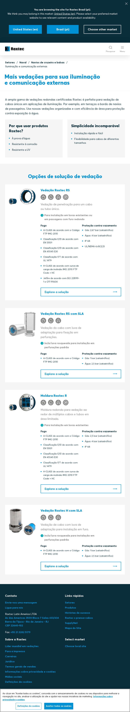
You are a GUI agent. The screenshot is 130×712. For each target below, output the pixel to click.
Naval (23, 62)
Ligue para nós (14, 607)
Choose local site (75, 646)
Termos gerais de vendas (20, 666)
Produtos (70, 607)
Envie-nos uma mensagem (21, 602)
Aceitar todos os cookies (59, 706)
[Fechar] (126, 3)
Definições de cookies (18, 681)
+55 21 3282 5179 (20, 632)
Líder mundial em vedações (22, 646)
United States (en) (64, 13)
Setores (10, 62)
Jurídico (10, 661)
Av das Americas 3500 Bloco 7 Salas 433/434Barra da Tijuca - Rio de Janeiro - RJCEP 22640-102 (32, 621)
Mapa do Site (73, 628)
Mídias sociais (13, 676)
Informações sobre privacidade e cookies (30, 671)
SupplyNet (71, 622)
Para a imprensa (15, 651)
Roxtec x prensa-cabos (79, 617)
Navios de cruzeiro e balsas (48, 62)
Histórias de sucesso (77, 612)
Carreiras (10, 656)
